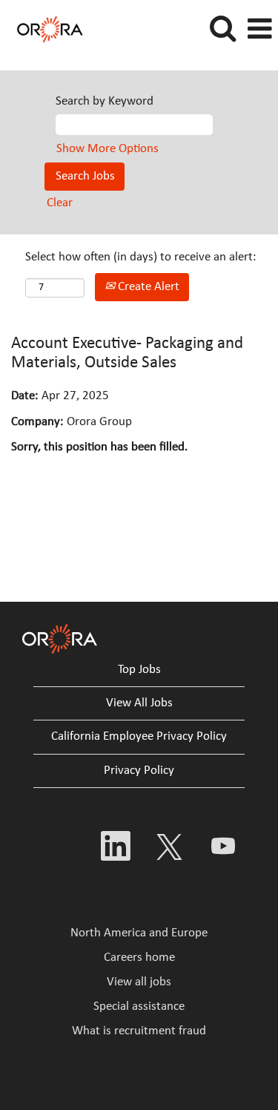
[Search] (222, 29)
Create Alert (147, 286)
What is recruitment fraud (139, 1031)
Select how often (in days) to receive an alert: (141, 257)
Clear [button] (60, 203)
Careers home (139, 957)
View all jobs (139, 982)
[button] (259, 30)
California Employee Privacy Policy (139, 736)
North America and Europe (139, 933)
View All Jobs (139, 703)
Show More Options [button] (107, 148)
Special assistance (139, 1006)
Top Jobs (139, 669)
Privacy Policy (139, 770)
